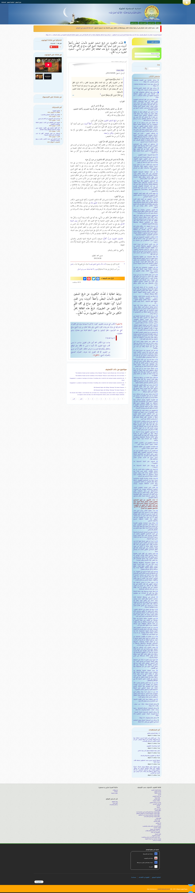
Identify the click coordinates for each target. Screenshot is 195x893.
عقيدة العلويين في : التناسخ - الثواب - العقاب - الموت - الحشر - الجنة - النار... (145, 443)
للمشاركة (3, 2)
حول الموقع (18, 2)
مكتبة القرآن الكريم (156, 790)
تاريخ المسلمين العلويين (110, 120)
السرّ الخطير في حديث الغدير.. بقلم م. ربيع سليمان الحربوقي (48, 140)
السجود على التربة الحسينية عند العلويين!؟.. (145, 462)
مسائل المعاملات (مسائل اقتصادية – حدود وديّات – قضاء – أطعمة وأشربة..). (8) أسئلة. (146, 709)
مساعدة (133, 877)
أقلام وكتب (158, 818)
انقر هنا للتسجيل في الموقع (84, 28)
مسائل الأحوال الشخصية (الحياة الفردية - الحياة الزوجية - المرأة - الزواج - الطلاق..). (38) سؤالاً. (146, 714)
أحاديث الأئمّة (158, 793)
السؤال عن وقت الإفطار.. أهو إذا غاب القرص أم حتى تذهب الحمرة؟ (48, 134)
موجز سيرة (157, 798)
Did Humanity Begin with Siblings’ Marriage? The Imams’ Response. (109, 387)
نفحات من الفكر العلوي (155, 803)
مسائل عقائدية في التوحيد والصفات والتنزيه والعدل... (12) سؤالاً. (146, 81)
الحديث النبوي (157, 792)
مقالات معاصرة (157, 828)
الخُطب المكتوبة (156, 836)
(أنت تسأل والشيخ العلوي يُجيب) (97, 264)
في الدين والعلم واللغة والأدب (152, 831)
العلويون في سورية (155, 829)
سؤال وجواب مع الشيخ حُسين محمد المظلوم (149, 815)
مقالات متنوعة (156, 801)
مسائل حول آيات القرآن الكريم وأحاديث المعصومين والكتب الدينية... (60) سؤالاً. (146, 89)
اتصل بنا (151, 867)
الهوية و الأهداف (142, 23)
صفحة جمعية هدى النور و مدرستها (145, 862)
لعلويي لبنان (93, 203)
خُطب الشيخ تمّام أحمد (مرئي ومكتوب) (151, 837)
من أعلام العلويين (157, 796)
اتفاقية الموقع (10, 2)
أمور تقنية (115, 803)
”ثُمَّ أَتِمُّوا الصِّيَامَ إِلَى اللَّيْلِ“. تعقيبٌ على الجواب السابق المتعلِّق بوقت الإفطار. (48, 129)
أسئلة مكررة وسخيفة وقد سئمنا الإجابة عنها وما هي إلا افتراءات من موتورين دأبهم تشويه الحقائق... (145, 593)
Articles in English (157, 840)
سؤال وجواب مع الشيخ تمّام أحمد (152, 816)
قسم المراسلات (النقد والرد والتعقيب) (152, 826)
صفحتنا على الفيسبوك (148, 854)
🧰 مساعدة (158, 23)
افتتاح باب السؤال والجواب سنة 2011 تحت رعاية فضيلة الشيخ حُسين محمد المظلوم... (132, 35)
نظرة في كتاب (157, 809)
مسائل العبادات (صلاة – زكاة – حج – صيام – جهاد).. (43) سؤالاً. (146, 705)
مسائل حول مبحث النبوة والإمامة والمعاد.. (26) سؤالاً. (146, 85)
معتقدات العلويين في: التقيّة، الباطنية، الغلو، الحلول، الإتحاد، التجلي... (145, 447)
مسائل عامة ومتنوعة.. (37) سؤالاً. (148, 718)
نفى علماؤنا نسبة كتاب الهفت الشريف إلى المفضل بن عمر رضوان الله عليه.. (145, 700)
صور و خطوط (114, 793)
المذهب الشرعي (157, 804)
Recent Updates (155, 54)
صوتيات (116, 792)
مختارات (159, 825)
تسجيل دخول (155, 42)
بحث (158, 56)
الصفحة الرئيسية (151, 23)
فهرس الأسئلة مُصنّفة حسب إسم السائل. (87, 269)
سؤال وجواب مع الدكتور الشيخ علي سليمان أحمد (148, 812)
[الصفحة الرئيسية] (151, 12)
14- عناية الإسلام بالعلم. (153, 733)
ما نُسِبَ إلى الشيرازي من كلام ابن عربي (49, 119)
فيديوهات (115, 790)
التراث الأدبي (157, 799)
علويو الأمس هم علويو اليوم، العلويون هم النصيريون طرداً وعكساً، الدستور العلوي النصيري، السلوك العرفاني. (145, 195)
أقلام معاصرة (157, 821)
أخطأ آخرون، (88, 124)
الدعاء (159, 795)
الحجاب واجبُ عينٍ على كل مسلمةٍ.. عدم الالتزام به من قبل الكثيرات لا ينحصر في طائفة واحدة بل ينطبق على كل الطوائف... (145, 396)
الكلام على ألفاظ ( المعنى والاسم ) (50, 115)
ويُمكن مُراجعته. (109, 133)
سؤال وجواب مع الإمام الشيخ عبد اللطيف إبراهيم (148, 813)
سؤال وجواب (120, 70)
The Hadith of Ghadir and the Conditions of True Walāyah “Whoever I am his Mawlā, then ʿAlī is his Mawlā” (99, 373)
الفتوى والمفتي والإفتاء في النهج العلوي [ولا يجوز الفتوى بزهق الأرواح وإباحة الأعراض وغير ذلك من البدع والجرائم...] (145, 211)
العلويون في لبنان (155, 832)
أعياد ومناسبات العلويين (153, 746)
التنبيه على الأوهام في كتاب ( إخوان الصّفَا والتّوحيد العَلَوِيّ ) (48, 123)
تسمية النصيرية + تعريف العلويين (147, 155)
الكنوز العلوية (56, 111)
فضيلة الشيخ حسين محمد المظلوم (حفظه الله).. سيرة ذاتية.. (146, 761)
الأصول (158, 806)
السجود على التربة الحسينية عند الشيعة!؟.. (145, 466)
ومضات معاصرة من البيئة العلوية (153, 839)
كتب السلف (157, 820)
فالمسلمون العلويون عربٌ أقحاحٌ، (113, 239)
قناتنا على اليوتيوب (148, 858)
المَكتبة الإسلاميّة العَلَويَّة (130, 8)
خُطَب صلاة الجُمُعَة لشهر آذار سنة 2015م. (149, 751)
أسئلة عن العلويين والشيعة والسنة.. (150, 756)
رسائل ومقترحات (114, 805)
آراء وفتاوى (158, 823)
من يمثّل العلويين (134, 23)
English (38, 882)
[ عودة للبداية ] (110, 338)
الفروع (158, 807)
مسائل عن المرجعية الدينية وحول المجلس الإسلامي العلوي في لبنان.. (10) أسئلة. (146, 721)
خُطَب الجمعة (158, 834)
